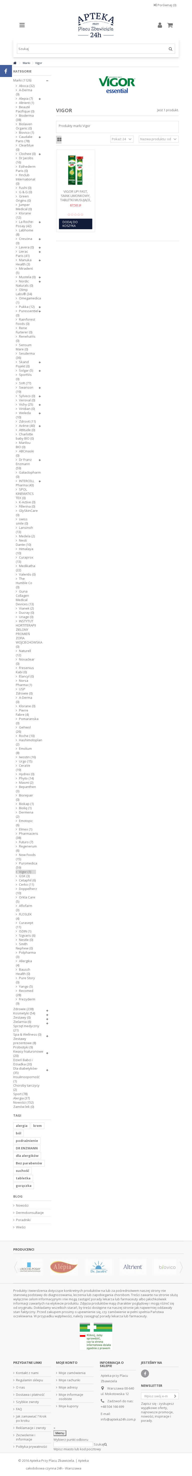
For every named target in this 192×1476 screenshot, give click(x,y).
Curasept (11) (24, 925)
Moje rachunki (69, 1380)
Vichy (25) (26, 404)
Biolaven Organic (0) (24, 126)
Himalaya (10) (24, 551)
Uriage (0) (26, 617)
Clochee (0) (27, 154)
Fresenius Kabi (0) (25, 670)
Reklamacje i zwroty (31, 1428)
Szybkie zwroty (27, 1402)
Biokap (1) (26, 804)
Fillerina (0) (27, 506)
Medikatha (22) (25, 568)
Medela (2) (27, 536)
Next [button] (181, 1267)
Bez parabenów (29, 1163)
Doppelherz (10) (26, 891)
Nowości (22, 1205)
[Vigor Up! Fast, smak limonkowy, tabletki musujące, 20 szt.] (75, 170)
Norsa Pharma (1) (24, 683)
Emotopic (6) (24, 823)
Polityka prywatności (31, 1447)
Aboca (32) (26, 86)
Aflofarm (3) (24, 908)
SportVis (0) (24, 377)
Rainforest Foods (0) (25, 321)
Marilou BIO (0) (23, 445)
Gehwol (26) (23, 729)
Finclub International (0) (25, 179)
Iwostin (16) (27, 757)
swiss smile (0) (22, 521)
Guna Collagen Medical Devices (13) (25, 597)
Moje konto (67, 1362)
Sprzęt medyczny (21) (26, 1028)
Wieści (21, 1227)
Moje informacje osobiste (71, 1397)
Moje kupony (68, 1406)
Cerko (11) (26, 884)
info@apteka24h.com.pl (118, 1419)
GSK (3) (24, 876)
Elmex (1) (25, 829)
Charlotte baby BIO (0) (25, 436)
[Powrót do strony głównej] (14, 63)
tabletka (23, 1178)
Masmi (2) (26, 782)
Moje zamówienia (72, 1373)
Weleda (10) (23, 415)
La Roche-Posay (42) (25, 224)
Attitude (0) (27, 430)
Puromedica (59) (26, 865)
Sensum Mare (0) (24, 347)
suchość (22, 1170)
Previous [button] (15, 1267)
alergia (22, 1125)
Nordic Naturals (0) (24, 283)
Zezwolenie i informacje (25, 1437)
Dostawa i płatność (30, 1395)
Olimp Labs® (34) (24, 292)
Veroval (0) (27, 400)
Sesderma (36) (25, 355)
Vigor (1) (25, 872)
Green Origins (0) (23, 198)
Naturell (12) (23, 653)
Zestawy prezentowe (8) (24, 1041)
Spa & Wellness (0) (27, 1034)
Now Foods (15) (26, 857)
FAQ (19, 1409)
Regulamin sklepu (29, 1380)
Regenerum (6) (26, 848)
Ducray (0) (26, 613)
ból (18, 1133)
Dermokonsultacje (30, 1213)
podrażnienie (27, 1140)
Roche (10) (26, 736)
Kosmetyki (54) (24, 1013)
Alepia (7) (26, 98)
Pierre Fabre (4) (22, 712)
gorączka (24, 1185)
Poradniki (23, 1220)
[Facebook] (145, 1374)
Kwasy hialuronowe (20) (28, 1053)
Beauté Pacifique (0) (25, 109)
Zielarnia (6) (22, 1022)
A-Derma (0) (24, 700)
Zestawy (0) (21, 1017)
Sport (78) (20, 1094)
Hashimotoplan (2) (26, 742)
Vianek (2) (26, 608)
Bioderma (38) (25, 117)
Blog (17, 1196)
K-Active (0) (27, 502)
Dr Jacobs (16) (24, 160)
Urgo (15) (25, 761)
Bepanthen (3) (26, 789)
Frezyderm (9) (25, 1001)
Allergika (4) (24, 963)
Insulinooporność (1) (26, 1079)
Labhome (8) (24, 232)
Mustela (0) (27, 277)
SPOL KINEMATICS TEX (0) (25, 493)
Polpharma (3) (26, 954)
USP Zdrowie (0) (24, 691)
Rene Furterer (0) (24, 330)
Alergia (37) (21, 1098)
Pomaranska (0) (26, 721)
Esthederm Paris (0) (26, 168)
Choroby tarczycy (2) (26, 1087)
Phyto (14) (26, 778)
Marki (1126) (22, 80)
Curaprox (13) (24, 559)
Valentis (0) (27, 574)
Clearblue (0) (25, 147)
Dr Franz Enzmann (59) (24, 464)
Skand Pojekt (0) (23, 364)
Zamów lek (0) (23, 1107)
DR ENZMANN (27, 1148)
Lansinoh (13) (24, 530)
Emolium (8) (24, 750)
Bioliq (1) (25, 808)
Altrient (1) (26, 103)
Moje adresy (68, 1387)
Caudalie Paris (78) (24, 139)
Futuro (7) (26, 842)
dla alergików (27, 1155)
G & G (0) (25, 192)
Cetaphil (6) (27, 880)
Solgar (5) (26, 370)
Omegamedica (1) (26, 300)
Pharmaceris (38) (26, 835)
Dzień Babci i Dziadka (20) (22, 1062)
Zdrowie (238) (23, 1009)
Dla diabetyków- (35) (25, 1070)
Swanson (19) (24, 389)
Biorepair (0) (24, 797)
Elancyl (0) (26, 676)
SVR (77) (25, 383)
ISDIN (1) (25, 931)
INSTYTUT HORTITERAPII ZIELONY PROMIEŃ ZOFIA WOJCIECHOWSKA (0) (26, 634)
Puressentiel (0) (26, 313)
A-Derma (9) (24, 92)
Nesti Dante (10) (23, 542)
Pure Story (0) (25, 980)
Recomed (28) (24, 993)
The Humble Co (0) (24, 583)
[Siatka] (59, 140)
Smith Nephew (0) (24, 946)
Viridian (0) (27, 409)
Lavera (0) (26, 247)
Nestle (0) (26, 940)
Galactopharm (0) (26, 474)
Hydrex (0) (26, 774)
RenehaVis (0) (26, 338)
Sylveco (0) (27, 396)
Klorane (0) (27, 706)
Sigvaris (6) (27, 935)
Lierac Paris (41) (23, 253)
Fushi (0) (25, 188)
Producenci (23, 1249)
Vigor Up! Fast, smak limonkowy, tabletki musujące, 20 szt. (75, 197)
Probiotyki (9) (23, 1047)
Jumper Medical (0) (24, 207)
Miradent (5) (24, 270)
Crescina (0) (24, 241)
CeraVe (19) (23, 767)
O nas (20, 1387)
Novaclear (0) (25, 661)
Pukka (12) (26, 307)
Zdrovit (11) (27, 421)
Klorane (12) (23, 215)
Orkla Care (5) (25, 899)
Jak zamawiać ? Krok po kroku (31, 1418)
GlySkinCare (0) (26, 513)
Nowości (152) (23, 1102)
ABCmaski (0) (25, 453)
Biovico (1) (26, 132)
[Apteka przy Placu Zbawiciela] (96, 24)
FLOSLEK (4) (24, 916)
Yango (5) (26, 986)
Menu (60, 1433)
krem (37, 1125)
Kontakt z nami (27, 1373)
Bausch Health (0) (23, 971)
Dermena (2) (24, 814)
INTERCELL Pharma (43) (25, 483)
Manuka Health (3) (24, 262)
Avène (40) (27, 426)
